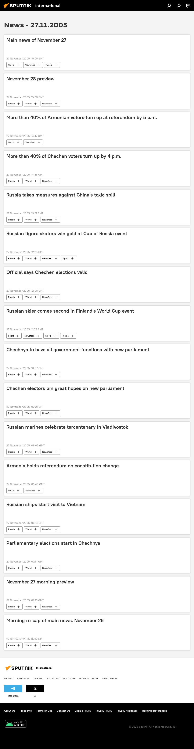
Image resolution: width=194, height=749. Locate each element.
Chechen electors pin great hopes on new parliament (65, 388)
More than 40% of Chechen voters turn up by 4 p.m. (63, 156)
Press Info (26, 710)
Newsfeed (30, 64)
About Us (9, 710)
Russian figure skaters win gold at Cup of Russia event (66, 233)
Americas (23, 678)
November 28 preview (30, 79)
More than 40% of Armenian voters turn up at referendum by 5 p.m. (81, 117)
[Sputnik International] (18, 9)
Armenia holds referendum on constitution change (62, 466)
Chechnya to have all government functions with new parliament (77, 350)
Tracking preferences (154, 710)
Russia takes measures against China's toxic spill (60, 195)
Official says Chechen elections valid (47, 272)
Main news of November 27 (36, 40)
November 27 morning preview (40, 582)
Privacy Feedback (127, 710)
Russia (49, 64)
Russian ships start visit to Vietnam (45, 504)
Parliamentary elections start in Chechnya (53, 543)
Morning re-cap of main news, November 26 (55, 620)
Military (69, 678)
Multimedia (110, 678)
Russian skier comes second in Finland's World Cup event (70, 311)
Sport (66, 258)
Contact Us (63, 710)
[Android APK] (15, 724)
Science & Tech (88, 678)
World (11, 64)
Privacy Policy (103, 710)
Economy (52, 678)
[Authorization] (169, 5)
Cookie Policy (83, 710)
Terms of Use (44, 710)
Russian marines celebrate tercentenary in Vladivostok (67, 427)
